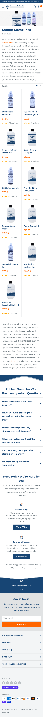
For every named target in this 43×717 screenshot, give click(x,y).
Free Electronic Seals (21, 586)
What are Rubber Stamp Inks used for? (17, 403)
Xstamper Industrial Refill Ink (10, 303)
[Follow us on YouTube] (15, 682)
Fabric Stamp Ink (31, 226)
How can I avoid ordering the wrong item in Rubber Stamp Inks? (17, 416)
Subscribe (21, 624)
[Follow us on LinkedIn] (19, 682)
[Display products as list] (40, 86)
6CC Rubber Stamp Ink (7, 113)
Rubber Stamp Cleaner (9, 227)
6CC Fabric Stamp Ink (10, 265)
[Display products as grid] (36, 86)
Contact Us (21, 557)
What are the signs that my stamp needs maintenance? (16, 429)
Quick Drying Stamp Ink (30, 151)
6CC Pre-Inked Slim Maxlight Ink (32, 113)
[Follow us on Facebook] (3, 682)
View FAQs (21, 527)
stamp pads (7, 43)
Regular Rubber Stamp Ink (9, 151)
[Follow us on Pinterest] (11, 682)
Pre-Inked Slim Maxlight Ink (30, 189)
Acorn (14, 361)
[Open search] (35, 6)
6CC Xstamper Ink (10, 188)
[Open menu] (3, 7)
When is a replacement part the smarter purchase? (18, 441)
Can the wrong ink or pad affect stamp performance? (18, 452)
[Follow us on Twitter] (7, 682)
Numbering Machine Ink (29, 265)
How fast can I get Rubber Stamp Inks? (15, 463)
